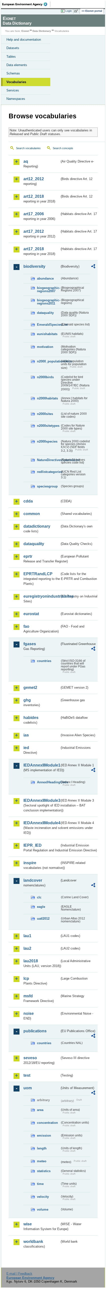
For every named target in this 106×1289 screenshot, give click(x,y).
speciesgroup (47, 486)
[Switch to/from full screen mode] (77, 11)
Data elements (16, 65)
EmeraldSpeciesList (48, 324)
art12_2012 (33, 179)
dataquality (45, 313)
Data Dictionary (42, 31)
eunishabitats (47, 334)
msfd (28, 996)
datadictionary (36, 526)
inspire (29, 863)
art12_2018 (33, 196)
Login (68, 10)
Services (12, 90)
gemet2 (30, 687)
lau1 (27, 936)
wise (27, 1224)
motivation (45, 347)
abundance (45, 278)
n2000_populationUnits (48, 361)
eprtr (27, 556)
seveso (30, 1058)
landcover (32, 880)
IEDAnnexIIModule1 (41, 765)
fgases (29, 644)
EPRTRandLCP (38, 574)
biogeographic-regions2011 (48, 301)
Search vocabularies (28, 148)
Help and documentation (23, 39)
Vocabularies (16, 82)
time (40, 1184)
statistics (44, 1171)
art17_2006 (33, 214)
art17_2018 (33, 249)
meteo (41, 1161)
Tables (11, 56)
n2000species (47, 441)
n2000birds (45, 377)
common (31, 514)
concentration (47, 1123)
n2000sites (45, 414)
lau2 (27, 948)
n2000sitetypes (48, 426)
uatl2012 (43, 918)
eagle (41, 907)
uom (27, 1088)
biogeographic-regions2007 (48, 289)
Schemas (13, 73)
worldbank (33, 1241)
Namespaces (15, 99)
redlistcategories (48, 472)
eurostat (31, 614)
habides (30, 718)
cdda (28, 501)
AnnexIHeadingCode (48, 782)
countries (44, 661)
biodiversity (34, 266)
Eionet (25, 31)
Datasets (12, 48)
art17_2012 (33, 231)
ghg (27, 700)
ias (26, 735)
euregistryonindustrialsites (41, 596)
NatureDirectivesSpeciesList (48, 460)
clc (39, 897)
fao (26, 626)
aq (25, 161)
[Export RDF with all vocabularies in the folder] (93, 267)
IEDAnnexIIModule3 (41, 800)
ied (26, 748)
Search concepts (63, 148)
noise (28, 1013)
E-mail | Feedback (19, 1273)
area (40, 1110)
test (26, 1075)
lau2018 (30, 961)
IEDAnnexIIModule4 (41, 823)
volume (42, 1209)
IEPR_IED (32, 845)
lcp (26, 978)
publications (35, 1031)
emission (44, 1135)
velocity (43, 1197)
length (42, 1148)
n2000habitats (47, 398)
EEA (26, 4)
